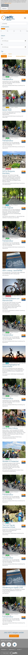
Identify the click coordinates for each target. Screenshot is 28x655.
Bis (2, 44)
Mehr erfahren (8, 3)
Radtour (4, 54)
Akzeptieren (5, 5)
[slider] (6, 29)
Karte (10, 56)
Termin (10, 54)
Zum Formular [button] (13, 636)
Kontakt (19, 649)
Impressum (4, 649)
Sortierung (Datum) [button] (20, 56)
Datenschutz (12, 649)
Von (2, 38)
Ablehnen (4, 8)
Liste (4, 56)
